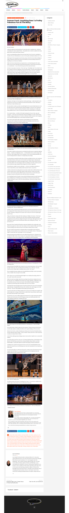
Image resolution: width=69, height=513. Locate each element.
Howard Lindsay (26, 439)
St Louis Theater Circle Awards (54, 179)
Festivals (49, 84)
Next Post (40, 480)
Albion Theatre (51, 22)
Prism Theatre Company (52, 139)
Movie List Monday (51, 112)
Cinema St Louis (51, 53)
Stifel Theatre (50, 185)
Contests (49, 59)
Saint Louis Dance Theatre (53, 147)
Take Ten (50, 191)
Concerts (49, 57)
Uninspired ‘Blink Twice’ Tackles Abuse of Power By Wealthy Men (14, 482)
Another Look (50, 32)
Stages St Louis (51, 181)
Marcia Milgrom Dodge (27, 443)
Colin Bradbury (18, 437)
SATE (49, 150)
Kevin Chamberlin (10, 442)
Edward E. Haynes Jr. (37, 437)
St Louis (49, 160)
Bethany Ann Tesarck (14, 436)
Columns (49, 55)
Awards (49, 42)
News (37, 10)
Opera (49, 127)
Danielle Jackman (24, 437)
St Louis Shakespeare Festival (53, 174)
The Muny (24, 446)
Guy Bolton (21, 439)
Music (32, 10)
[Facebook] (8, 427)
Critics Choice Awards (52, 63)
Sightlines (50, 152)
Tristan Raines (35, 446)
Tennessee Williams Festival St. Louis (54, 197)
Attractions (50, 40)
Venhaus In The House (52, 222)
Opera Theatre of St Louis (53, 129)
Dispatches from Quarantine (53, 71)
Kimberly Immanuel (17, 442)
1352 (16, 455)
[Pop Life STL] (12, 5)
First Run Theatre (51, 86)
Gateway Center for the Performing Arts (54, 97)
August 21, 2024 (18, 24)
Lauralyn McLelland (13, 443)
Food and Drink (51, 90)
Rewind (49, 145)
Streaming (50, 189)
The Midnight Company (52, 203)
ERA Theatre (50, 78)
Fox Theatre (50, 92)
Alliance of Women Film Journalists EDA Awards (54, 30)
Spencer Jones (15, 446)
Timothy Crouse (29, 446)
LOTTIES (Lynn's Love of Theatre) (54, 106)
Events (41, 10)
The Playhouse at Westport (53, 208)
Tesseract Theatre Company (53, 199)
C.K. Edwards (21, 436)
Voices (46, 10)
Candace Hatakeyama (27, 436)
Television (50, 193)
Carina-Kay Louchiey (35, 436)
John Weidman (34, 440)
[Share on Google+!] (28, 27)
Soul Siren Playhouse (52, 156)
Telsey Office (20, 446)
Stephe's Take (50, 183)
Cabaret (49, 49)
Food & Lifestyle (26, 10)
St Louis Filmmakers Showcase (54, 170)
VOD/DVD (50, 224)
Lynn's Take (50, 108)
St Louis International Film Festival (54, 172)
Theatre (19, 10)
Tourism (49, 216)
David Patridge (30, 437)
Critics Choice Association (53, 61)
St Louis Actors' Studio (52, 162)
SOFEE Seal (50, 154)
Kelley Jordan (39, 440)
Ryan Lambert (9, 446)
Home (8, 10)
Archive (49, 34)
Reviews (49, 143)
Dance (49, 65)
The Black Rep (50, 201)
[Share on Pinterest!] (33, 27)
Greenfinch (50, 100)
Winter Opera (50, 230)
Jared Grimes (31, 439)
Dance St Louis (51, 67)
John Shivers (28, 440)
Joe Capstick (19, 440)
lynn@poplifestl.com (9, 0)
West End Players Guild (52, 228)
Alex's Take (50, 24)
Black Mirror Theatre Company (54, 44)
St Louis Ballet (50, 164)
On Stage (49, 125)
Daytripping (50, 69)
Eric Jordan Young (10, 439)
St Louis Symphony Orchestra (53, 177)
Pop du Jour (50, 133)
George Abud (16, 439)
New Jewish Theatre (52, 118)
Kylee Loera (31, 442)
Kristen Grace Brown (25, 442)
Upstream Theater (51, 220)
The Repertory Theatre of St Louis (54, 210)
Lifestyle (49, 102)
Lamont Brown (36, 442)
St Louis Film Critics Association (54, 166)
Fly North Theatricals (52, 88)
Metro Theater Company (52, 110)
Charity (49, 51)
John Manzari (23, 440)
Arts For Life (50, 38)
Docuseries (50, 76)
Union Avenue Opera (52, 218)
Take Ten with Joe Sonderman (36, 481)
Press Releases (50, 137)
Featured (49, 82)
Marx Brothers (33, 443)
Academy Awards (51, 20)
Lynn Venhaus (10, 24)
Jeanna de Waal (13, 440)
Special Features (51, 158)
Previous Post (9, 480)
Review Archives (51, 141)
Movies (13, 10)
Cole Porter (13, 437)
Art (48, 36)
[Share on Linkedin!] (31, 27)
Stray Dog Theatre (51, 187)
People (49, 131)
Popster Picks (50, 135)
